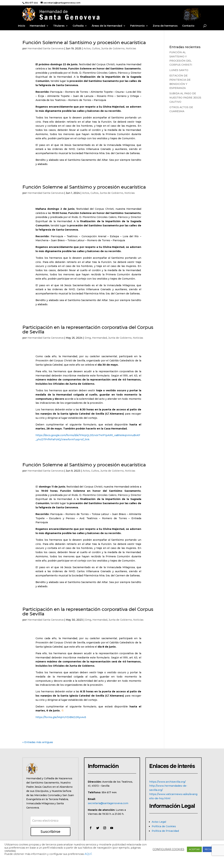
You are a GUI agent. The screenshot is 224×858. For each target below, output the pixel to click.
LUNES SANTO (178, 70)
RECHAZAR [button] (211, 849)
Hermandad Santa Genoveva (45, 48)
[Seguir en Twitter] (97, 828)
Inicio (21, 25)
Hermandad (37, 25)
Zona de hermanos (165, 25)
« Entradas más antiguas (37, 742)
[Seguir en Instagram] (104, 828)
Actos (87, 48)
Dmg (88, 337)
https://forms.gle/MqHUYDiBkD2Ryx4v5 (61, 717)
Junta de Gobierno (113, 48)
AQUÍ (88, 854)
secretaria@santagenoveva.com (108, 803)
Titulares (59, 25)
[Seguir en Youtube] (111, 828)
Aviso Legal (159, 821)
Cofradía (78, 25)
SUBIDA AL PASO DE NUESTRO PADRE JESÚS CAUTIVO (185, 97)
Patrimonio (137, 25)
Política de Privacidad (165, 830)
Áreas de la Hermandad (107, 25)
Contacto (188, 25)
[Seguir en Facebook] (90, 828)
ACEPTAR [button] (194, 849)
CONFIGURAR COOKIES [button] (168, 849)
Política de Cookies (164, 826)
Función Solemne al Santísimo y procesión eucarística (84, 42)
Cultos (96, 48)
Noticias (131, 48)
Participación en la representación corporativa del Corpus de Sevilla (87, 329)
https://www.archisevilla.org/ (167, 781)
